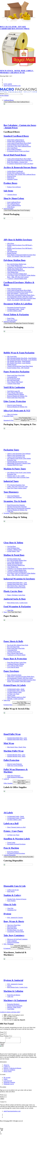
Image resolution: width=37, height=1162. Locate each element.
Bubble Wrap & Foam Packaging (19, 352)
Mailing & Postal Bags (14, 555)
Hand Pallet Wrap (12, 734)
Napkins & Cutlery (12, 895)
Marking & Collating (13, 991)
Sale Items (8, 191)
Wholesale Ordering (9, 1082)
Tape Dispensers (11, 492)
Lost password (8, 1080)
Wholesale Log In (9, 1084)
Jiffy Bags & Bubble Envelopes (18, 239)
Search (2, 93)
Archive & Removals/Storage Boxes (20, 167)
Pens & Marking (11, 848)
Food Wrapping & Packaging (17, 606)
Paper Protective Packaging (16, 371)
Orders (5, 1079)
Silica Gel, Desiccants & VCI (17, 410)
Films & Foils (10, 904)
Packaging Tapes (11, 450)
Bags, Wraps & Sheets (14, 921)
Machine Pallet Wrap (14, 751)
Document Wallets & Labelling (18, 304)
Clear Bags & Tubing (13, 542)
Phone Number (4, 1036)
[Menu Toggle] (0, 97)
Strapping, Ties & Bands (15, 501)
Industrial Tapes (11, 481)
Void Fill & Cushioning (14, 387)
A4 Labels (8, 812)
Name (2, 1032)
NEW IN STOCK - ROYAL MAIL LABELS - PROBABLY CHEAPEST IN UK (17, 72)
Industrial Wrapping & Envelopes (19, 579)
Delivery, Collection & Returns (12, 1068)
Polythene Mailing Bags (15, 260)
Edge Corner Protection (15, 401)
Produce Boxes (10, 183)
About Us (6, 1065)
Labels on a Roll (11, 823)
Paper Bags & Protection (15, 658)
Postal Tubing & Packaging (16, 314)
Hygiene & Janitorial (13, 980)
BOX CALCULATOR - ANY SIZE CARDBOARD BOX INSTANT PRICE (14, 28)
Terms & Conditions (9, 1070)
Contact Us (7, 1066)
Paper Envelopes (11, 671)
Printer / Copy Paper (13, 831)
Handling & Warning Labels (17, 839)
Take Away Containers (14, 935)
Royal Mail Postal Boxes (15, 155)
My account (7, 1077)
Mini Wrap (9, 743)
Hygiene (7, 914)
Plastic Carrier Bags (13, 591)
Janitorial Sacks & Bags (15, 599)
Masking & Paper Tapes (15, 469)
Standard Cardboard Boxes (16, 136)
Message (2, 1042)
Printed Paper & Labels (15, 685)
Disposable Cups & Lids (15, 886)
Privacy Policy (8, 1071)
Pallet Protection (11, 760)
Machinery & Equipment (15, 1000)
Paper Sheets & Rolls (13, 641)
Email (2, 1034)
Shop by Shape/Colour (14, 198)
